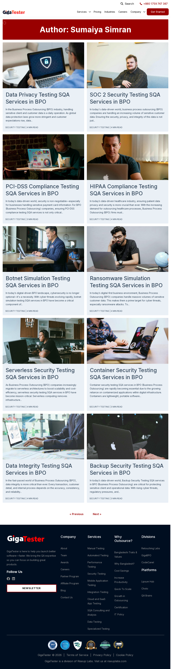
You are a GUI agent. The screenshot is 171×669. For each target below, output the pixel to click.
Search (129, 3)
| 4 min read (32, 127)
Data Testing (95, 621)
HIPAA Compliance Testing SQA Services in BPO (123, 190)
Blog (63, 590)
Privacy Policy (102, 655)
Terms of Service (77, 655)
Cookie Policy (124, 655)
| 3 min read (32, 219)
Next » (97, 514)
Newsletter (31, 588)
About (64, 548)
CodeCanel (147, 562)
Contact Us (67, 597)
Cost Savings (121, 570)
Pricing (97, 11)
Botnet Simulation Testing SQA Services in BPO (38, 282)
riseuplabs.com (116, 661)
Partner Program (70, 576)
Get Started (158, 11)
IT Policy (119, 614)
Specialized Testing (99, 628)
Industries (110, 11)
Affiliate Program (70, 583)
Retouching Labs (150, 548)
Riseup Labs (85, 661)
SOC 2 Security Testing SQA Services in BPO (125, 98)
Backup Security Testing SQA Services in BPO (126, 469)
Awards (65, 562)
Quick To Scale (122, 589)
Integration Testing (98, 592)
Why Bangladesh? (124, 563)
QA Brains (146, 595)
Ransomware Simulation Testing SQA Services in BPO (126, 282)
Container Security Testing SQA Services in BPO (123, 373)
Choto (144, 588)
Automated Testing (98, 555)
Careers (122, 11)
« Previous (76, 514)
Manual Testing (96, 548)
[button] (82, 12)
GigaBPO (146, 555)
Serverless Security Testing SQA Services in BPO (40, 373)
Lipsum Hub (147, 581)
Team (64, 555)
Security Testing (15, 127)
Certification (121, 607)
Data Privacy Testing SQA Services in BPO (38, 98)
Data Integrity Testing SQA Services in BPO (39, 469)
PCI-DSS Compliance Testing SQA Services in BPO (42, 190)
